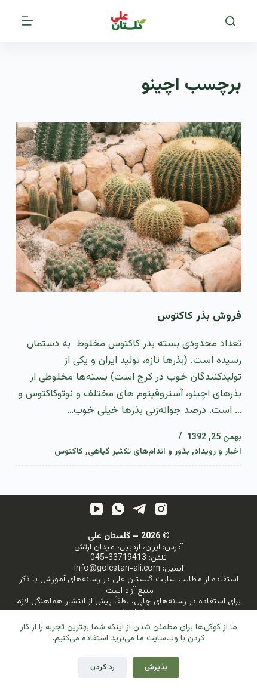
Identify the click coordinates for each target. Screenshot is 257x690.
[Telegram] (139, 509)
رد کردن (102, 667)
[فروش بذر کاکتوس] (128, 207)
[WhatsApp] (118, 509)
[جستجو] (230, 21)
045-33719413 (118, 558)
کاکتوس (68, 451)
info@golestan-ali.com (117, 568)
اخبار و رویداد (217, 451)
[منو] (27, 21)
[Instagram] (161, 509)
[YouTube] (96, 509)
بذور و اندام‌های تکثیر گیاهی (138, 451)
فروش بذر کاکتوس (199, 316)
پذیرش (156, 667)
